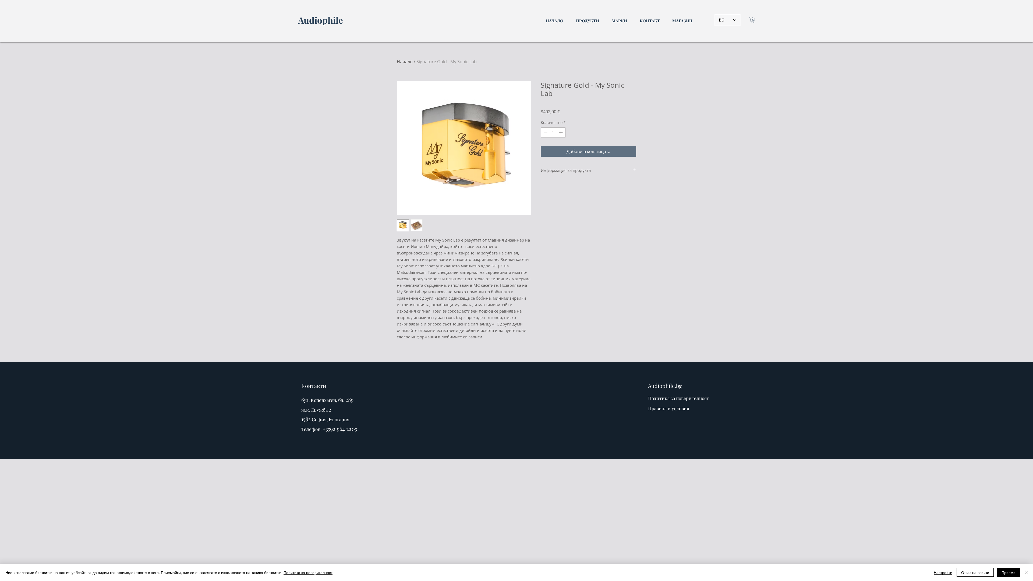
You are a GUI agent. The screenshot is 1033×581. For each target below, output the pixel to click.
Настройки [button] (943, 572)
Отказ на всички (975, 572)
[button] (752, 20)
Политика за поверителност (308, 572)
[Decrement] (545, 132)
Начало (405, 62)
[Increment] (561, 132)
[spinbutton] (553, 132)
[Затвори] (1026, 572)
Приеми (1009, 572)
